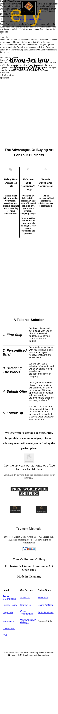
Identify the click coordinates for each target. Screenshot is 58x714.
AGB (5, 635)
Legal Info (8, 612)
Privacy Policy (10, 605)
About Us (25, 597)
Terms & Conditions (9, 597)
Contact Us (25, 605)
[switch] (1, 34)
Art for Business (45, 612)
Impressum (8, 621)
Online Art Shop (45, 605)
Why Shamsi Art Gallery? (28, 621)
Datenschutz (9, 628)
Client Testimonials (26, 612)
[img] (29, 8)
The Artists (43, 597)
